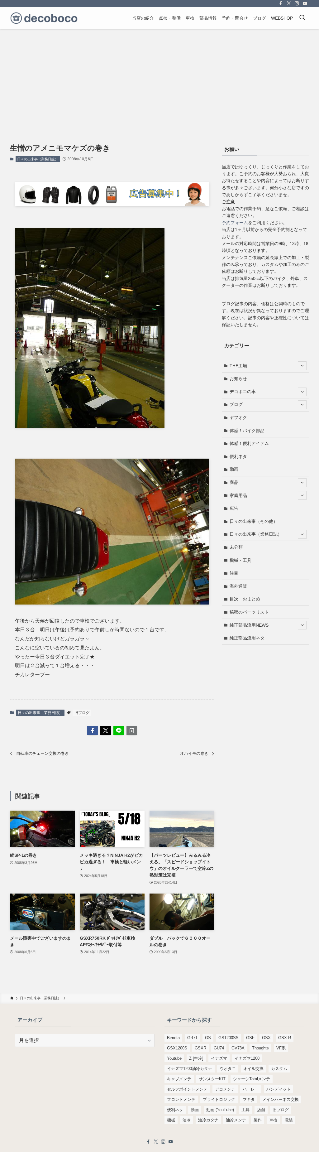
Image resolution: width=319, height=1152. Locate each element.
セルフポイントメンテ (187, 1089)
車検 (273, 1120)
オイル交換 (253, 1068)
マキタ (249, 1099)
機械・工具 (240, 560)
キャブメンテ (179, 1079)
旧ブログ (81, 713)
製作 (258, 1120)
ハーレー (251, 1089)
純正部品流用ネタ (247, 637)
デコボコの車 (243, 391)
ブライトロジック (219, 1099)
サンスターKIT (212, 1079)
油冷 (187, 1120)
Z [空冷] (196, 1058)
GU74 (219, 1048)
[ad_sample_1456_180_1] (112, 204)
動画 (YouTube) (220, 1109)
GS (208, 1037)
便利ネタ (238, 456)
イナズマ (219, 1058)
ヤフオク (238, 417)
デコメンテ (225, 1089)
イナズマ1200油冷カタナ (189, 1068)
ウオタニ (228, 1068)
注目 (234, 573)
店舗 (261, 1109)
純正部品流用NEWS (249, 625)
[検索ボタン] (302, 18)
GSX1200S (177, 1048)
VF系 (281, 1048)
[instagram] (297, 3)
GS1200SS (228, 1037)
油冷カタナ (208, 1120)
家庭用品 (238, 495)
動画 (234, 469)
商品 (234, 482)
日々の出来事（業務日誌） (37, 159)
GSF (250, 1037)
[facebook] (281, 3)
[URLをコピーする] (131, 730)
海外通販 (238, 586)
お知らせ (238, 378)
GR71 (192, 1037)
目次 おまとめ (245, 598)
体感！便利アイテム (249, 443)
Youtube (174, 1058)
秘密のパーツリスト (249, 612)
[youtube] (305, 3)
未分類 (236, 547)
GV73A (238, 1048)
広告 (234, 508)
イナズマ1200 (247, 1058)
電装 (289, 1120)
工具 (245, 1109)
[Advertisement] (159, 76)
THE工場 (238, 365)
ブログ (236, 404)
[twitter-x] (289, 3)
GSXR (200, 1048)
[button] (92, 730)
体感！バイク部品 (247, 430)
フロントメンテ (181, 1099)
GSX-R (284, 1037)
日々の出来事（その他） (254, 521)
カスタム (279, 1068)
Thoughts (260, 1048)
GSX (266, 1037)
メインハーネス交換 (280, 1099)
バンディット (278, 1089)
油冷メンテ (236, 1120)
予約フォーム (235, 222)
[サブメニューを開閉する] (302, 365)
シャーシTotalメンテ (251, 1079)
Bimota (173, 1037)
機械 (171, 1120)
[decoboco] (44, 18)
